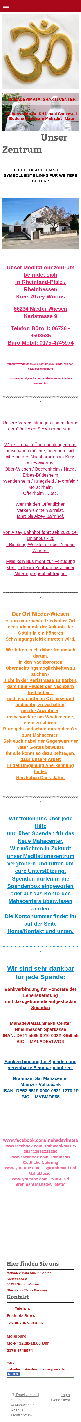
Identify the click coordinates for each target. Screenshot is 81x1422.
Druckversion (26, 1395)
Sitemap (18, 1400)
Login (65, 1395)
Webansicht (60, 1400)
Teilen (15, 1374)
